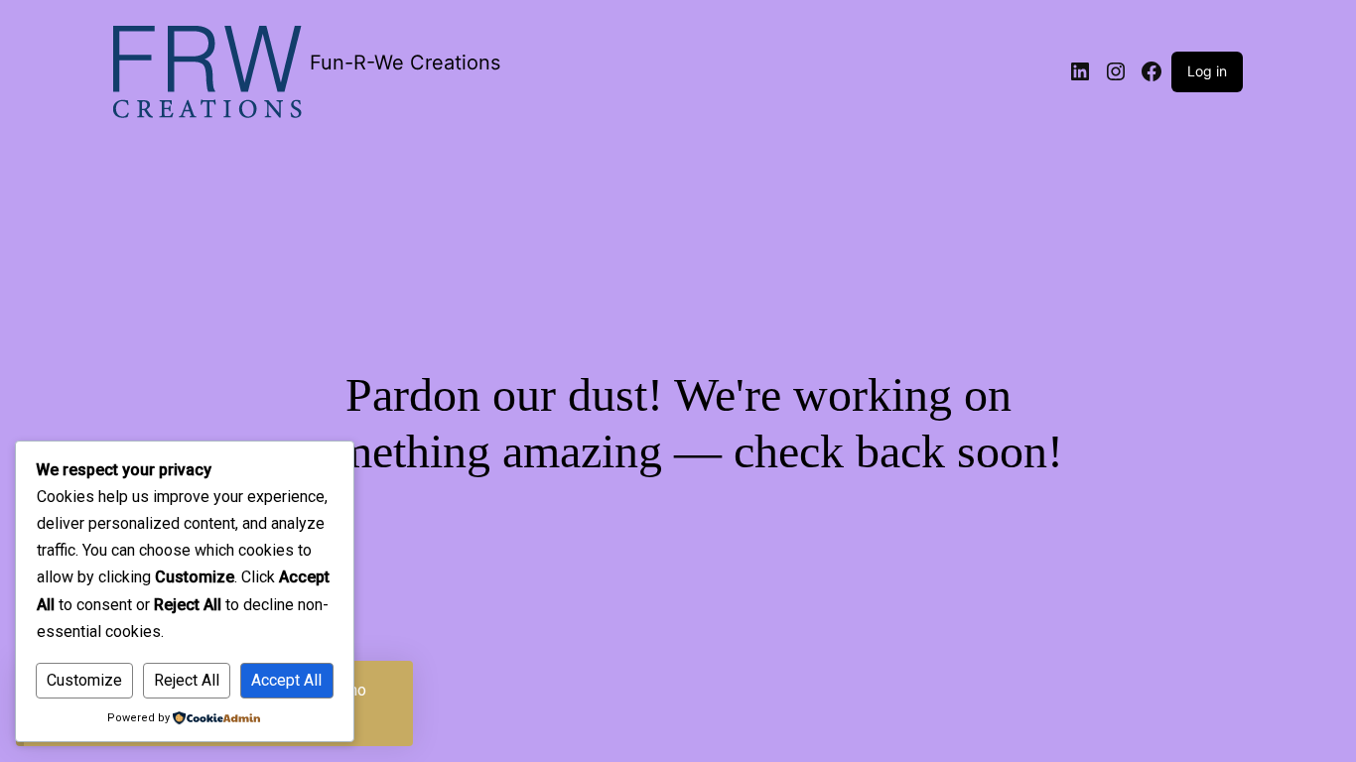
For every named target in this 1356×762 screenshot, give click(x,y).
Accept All (286, 680)
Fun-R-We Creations (405, 62)
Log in (1207, 71)
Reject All (186, 680)
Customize (84, 680)
